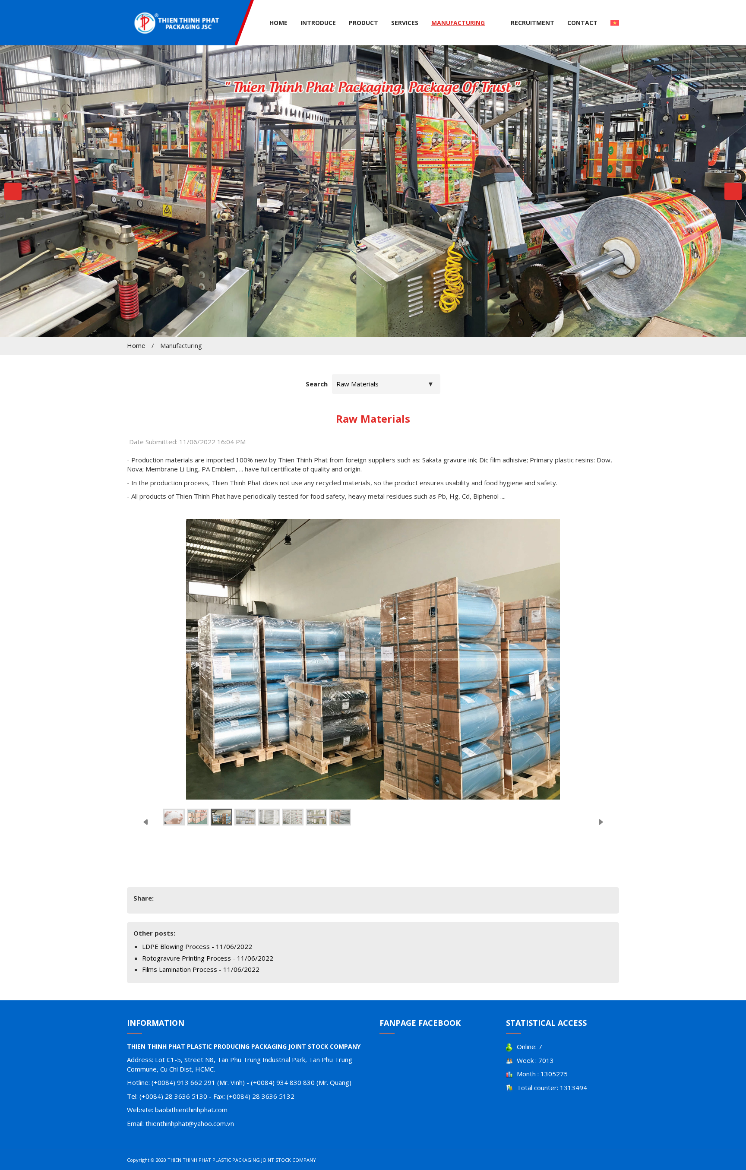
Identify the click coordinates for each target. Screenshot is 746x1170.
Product (363, 23)
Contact (582, 23)
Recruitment (532, 23)
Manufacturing (458, 23)
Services (404, 23)
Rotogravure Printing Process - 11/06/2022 (207, 958)
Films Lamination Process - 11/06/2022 (200, 969)
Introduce (318, 23)
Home (278, 23)
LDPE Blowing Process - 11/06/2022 (197, 946)
